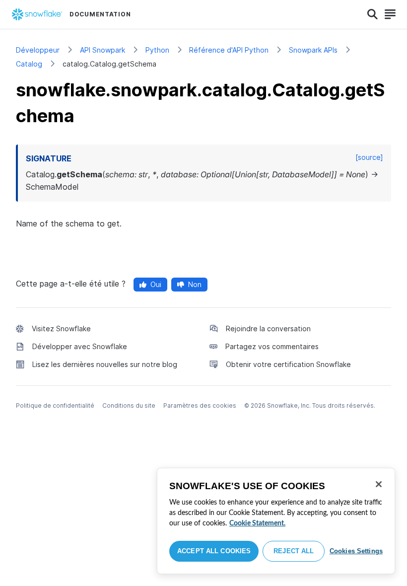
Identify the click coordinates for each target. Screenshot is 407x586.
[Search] (372, 14)
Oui (155, 284)
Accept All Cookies (214, 551)
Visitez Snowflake (61, 328)
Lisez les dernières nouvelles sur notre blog (104, 364)
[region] (276, 521)
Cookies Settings (356, 551)
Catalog (29, 64)
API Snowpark (102, 50)
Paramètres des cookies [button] (199, 405)
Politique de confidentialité (55, 405)
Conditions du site (128, 405)
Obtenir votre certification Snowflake (288, 364)
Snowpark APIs (313, 50)
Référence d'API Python (229, 50)
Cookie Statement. (257, 523)
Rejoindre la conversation (268, 328)
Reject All (293, 551)
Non (195, 284)
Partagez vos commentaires (272, 346)
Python (157, 50)
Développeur (38, 50)
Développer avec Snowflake (79, 346)
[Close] (379, 484)
